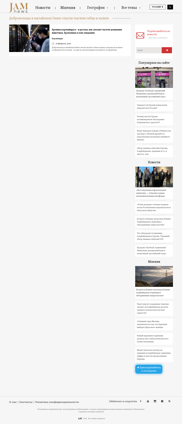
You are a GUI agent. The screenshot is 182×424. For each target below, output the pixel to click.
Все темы (129, 8)
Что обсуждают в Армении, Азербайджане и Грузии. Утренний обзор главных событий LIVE (153, 236)
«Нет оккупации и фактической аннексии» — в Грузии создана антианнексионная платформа (151, 193)
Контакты (25, 402)
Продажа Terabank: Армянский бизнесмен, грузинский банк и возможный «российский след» (151, 94)
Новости (42, 7)
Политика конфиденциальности (57, 402)
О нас (13, 402)
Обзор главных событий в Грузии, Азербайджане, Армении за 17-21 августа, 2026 (152, 151)
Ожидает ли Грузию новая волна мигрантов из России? (152, 106)
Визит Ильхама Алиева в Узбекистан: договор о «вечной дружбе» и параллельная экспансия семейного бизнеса (154, 135)
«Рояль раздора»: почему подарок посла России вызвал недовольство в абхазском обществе (154, 207)
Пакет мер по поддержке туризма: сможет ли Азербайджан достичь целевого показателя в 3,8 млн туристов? (153, 308)
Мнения (67, 7)
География (96, 8)
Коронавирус (57, 39)
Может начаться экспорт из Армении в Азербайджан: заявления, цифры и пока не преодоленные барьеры (154, 354)
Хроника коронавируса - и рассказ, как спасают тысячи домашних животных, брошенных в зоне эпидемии (87, 31)
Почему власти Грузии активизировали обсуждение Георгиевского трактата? (150, 119)
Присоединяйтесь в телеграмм (150, 369)
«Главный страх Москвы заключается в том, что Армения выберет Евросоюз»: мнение (152, 324)
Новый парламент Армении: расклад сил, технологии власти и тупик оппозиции (152, 339)
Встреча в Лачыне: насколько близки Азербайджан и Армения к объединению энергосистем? (154, 222)
